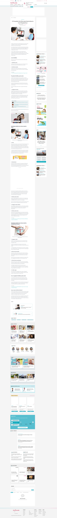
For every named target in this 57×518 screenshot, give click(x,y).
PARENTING (19, 4)
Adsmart (35, 512)
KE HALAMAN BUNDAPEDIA (22, 427)
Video (29, 511)
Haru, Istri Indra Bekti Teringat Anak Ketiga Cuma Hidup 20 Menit (21, 102)
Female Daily (44, 514)
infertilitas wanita (24, 319)
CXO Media (44, 515)
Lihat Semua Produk (32, 395)
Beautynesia (44, 513)
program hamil (13, 319)
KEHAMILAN (11, 4)
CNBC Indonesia (44, 512)
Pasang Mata (35, 511)
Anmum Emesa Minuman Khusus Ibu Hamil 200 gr (14, 406)
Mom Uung (20, 405)
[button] (33, 349)
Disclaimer (40, 512)
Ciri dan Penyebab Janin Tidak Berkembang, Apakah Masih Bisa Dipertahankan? (21, 104)
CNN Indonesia (44, 511)
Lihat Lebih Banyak (32, 372)
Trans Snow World (36, 515)
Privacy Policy (40, 513)
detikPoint (35, 514)
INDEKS (36, 4)
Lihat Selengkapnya (40, 85)
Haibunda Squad (39, 73)
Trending (24, 514)
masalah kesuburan (29, 319)
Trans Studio (35, 516)
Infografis (30, 512)
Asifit (28, 405)
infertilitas (18, 319)
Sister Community (43, 73)
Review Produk (30, 514)
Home (12, 17)
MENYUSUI (16, 4)
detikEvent (35, 513)
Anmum (12, 405)
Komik (23, 515)
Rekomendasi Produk (31, 513)
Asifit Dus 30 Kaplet (29, 406)
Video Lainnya (32, 357)
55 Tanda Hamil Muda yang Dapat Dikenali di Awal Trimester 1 (20, 107)
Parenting (24, 512)
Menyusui (24, 511)
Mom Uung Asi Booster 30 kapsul (22, 406)
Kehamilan (14, 17)
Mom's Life (24, 513)
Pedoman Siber (40, 511)
